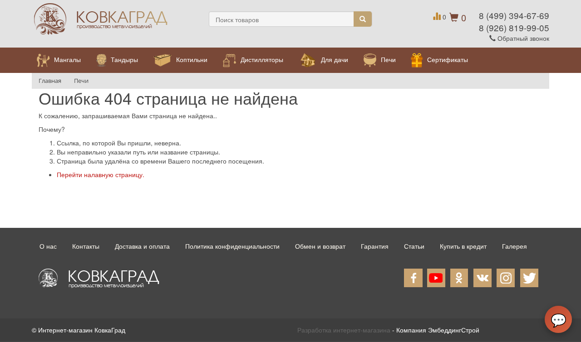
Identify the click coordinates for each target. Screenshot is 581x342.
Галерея (514, 245)
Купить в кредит (463, 245)
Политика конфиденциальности (232, 245)
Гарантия (375, 245)
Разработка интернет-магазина (343, 329)
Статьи (414, 245)
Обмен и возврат (320, 245)
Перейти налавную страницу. (100, 174)
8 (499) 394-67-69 (514, 15)
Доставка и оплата (142, 245)
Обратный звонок (522, 38)
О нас (48, 245)
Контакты (85, 245)
